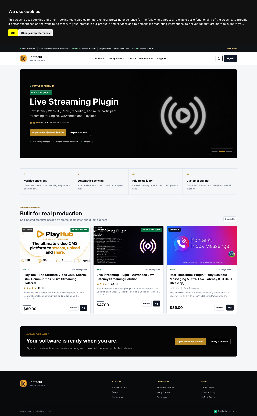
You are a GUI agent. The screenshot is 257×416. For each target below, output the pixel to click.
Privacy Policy (208, 392)
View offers (232, 48)
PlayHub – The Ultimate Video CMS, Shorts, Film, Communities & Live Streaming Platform (55, 279)
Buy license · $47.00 (48, 132)
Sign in (230, 58)
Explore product (79, 132)
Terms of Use (207, 387)
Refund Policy (208, 397)
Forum (115, 392)
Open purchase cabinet (190, 341)
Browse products (120, 387)
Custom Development (140, 58)
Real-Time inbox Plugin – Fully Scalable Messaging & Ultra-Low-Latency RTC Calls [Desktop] (201, 279)
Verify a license (219, 341)
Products (100, 58)
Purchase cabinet (165, 387)
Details (73, 307)
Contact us (117, 397)
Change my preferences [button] (35, 32)
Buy (83, 307)
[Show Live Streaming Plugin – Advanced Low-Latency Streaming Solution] (222, 152)
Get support (162, 397)
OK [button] (13, 32)
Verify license (116, 58)
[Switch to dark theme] (219, 58)
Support (161, 58)
